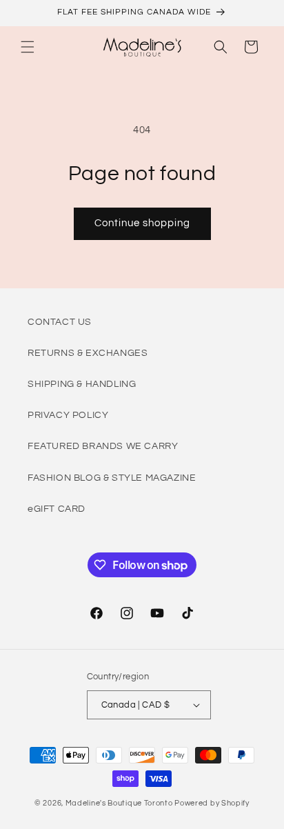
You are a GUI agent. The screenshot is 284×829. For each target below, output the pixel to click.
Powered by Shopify (212, 803)
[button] (27, 47)
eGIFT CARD (56, 509)
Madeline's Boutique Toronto (119, 803)
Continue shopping (142, 223)
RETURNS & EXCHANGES (88, 353)
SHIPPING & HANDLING (82, 384)
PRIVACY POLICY (68, 415)
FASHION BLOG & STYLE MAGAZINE (112, 478)
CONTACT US (60, 322)
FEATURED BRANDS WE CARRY (103, 446)
